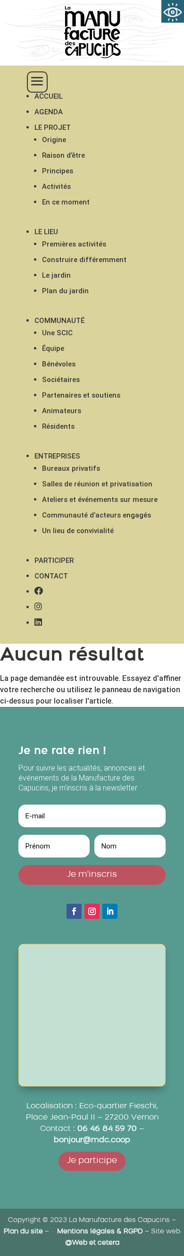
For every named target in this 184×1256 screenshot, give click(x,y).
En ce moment (66, 202)
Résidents (58, 426)
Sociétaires (61, 379)
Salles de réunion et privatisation (97, 484)
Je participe (92, 1161)
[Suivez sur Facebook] (74, 911)
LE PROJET (52, 127)
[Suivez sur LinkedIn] (109, 911)
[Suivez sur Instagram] (92, 911)
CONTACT (51, 576)
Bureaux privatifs (71, 468)
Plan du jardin (65, 291)
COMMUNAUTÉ (59, 320)
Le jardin (56, 275)
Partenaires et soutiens (81, 395)
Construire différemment (84, 259)
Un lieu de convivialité (78, 530)
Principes (57, 171)
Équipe (53, 348)
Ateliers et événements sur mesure (100, 499)
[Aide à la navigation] (172, 11)
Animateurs (61, 411)
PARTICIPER (54, 560)
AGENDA (48, 112)
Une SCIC (57, 333)
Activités (56, 186)
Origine (54, 140)
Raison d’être (63, 155)
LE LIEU (46, 232)
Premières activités (74, 244)
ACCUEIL (48, 96)
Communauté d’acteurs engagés (96, 515)
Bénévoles (58, 364)
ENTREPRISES (57, 456)
